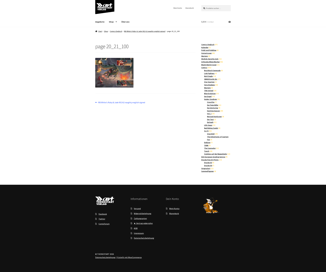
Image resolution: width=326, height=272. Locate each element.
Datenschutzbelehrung (144, 238)
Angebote (99, 21)
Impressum (139, 233)
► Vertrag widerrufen (143, 223)
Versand (137, 208)
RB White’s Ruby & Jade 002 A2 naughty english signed (144, 31)
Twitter (102, 219)
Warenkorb (189, 8)
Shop (111, 21)
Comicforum (104, 224)
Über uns (125, 21)
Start (100, 31)
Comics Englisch (116, 31)
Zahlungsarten (140, 218)
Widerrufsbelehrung (142, 213)
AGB (136, 228)
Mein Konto (177, 8)
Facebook (103, 214)
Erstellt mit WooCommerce (129, 257)
